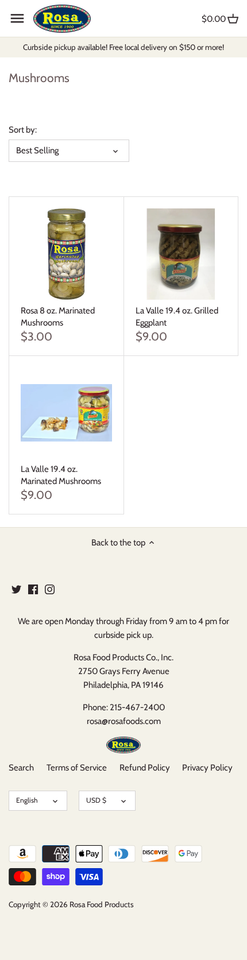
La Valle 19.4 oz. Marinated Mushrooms (61, 475)
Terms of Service (77, 767)
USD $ (96, 800)
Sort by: (23, 130)
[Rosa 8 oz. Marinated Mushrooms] (66, 254)
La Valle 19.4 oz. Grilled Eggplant (177, 316)
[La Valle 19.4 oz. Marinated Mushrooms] (66, 413)
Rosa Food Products (102, 904)
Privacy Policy (207, 767)
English (27, 800)
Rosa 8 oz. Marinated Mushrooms (58, 316)
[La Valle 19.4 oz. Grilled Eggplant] (181, 254)
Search (21, 767)
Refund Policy (144, 767)
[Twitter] (16, 589)
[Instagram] (50, 589)
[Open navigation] (17, 18)
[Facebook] (33, 589)
